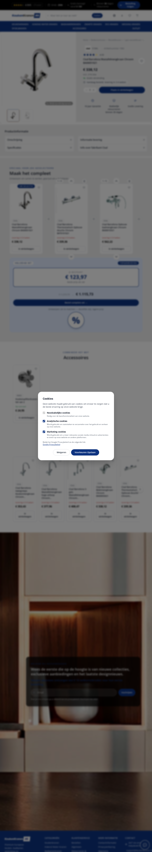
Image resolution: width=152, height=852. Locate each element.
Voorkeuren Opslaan (85, 452)
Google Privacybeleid (51, 444)
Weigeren (61, 452)
